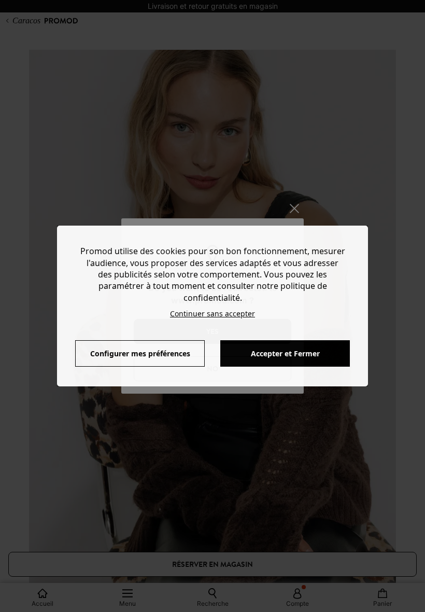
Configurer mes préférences (140, 353)
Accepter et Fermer (285, 353)
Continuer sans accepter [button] (212, 313)
